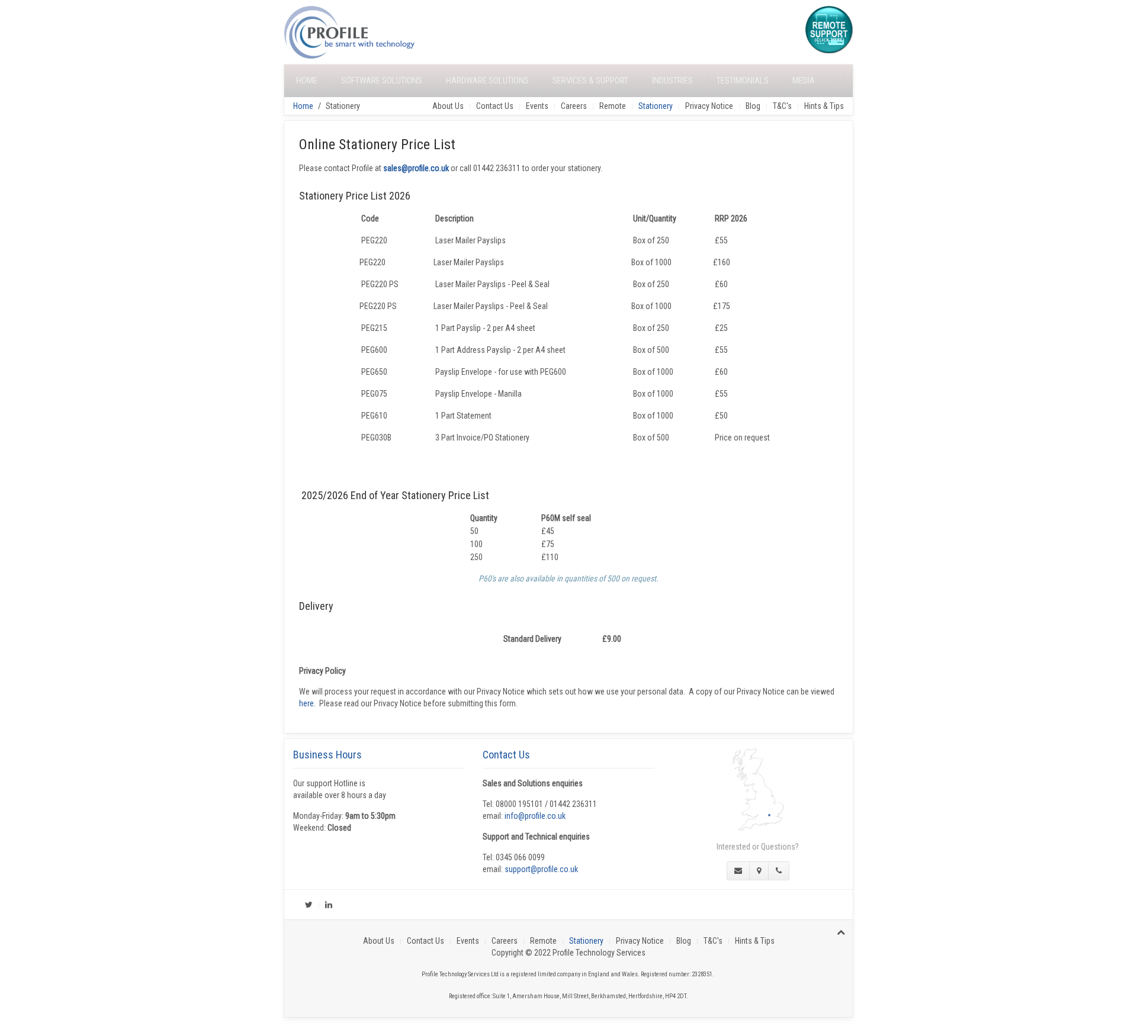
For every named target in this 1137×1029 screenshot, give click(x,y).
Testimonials (743, 80)
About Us (448, 106)
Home (306, 80)
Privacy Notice (709, 106)
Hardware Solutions (487, 80)
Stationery (655, 106)
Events (537, 106)
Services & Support (590, 80)
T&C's (782, 106)
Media (803, 80)
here (306, 703)
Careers (574, 106)
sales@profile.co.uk (416, 168)
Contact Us (494, 106)
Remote (612, 106)
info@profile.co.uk (535, 816)
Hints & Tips (824, 106)
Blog (753, 106)
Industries (672, 80)
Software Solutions (381, 80)
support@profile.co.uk (541, 869)
